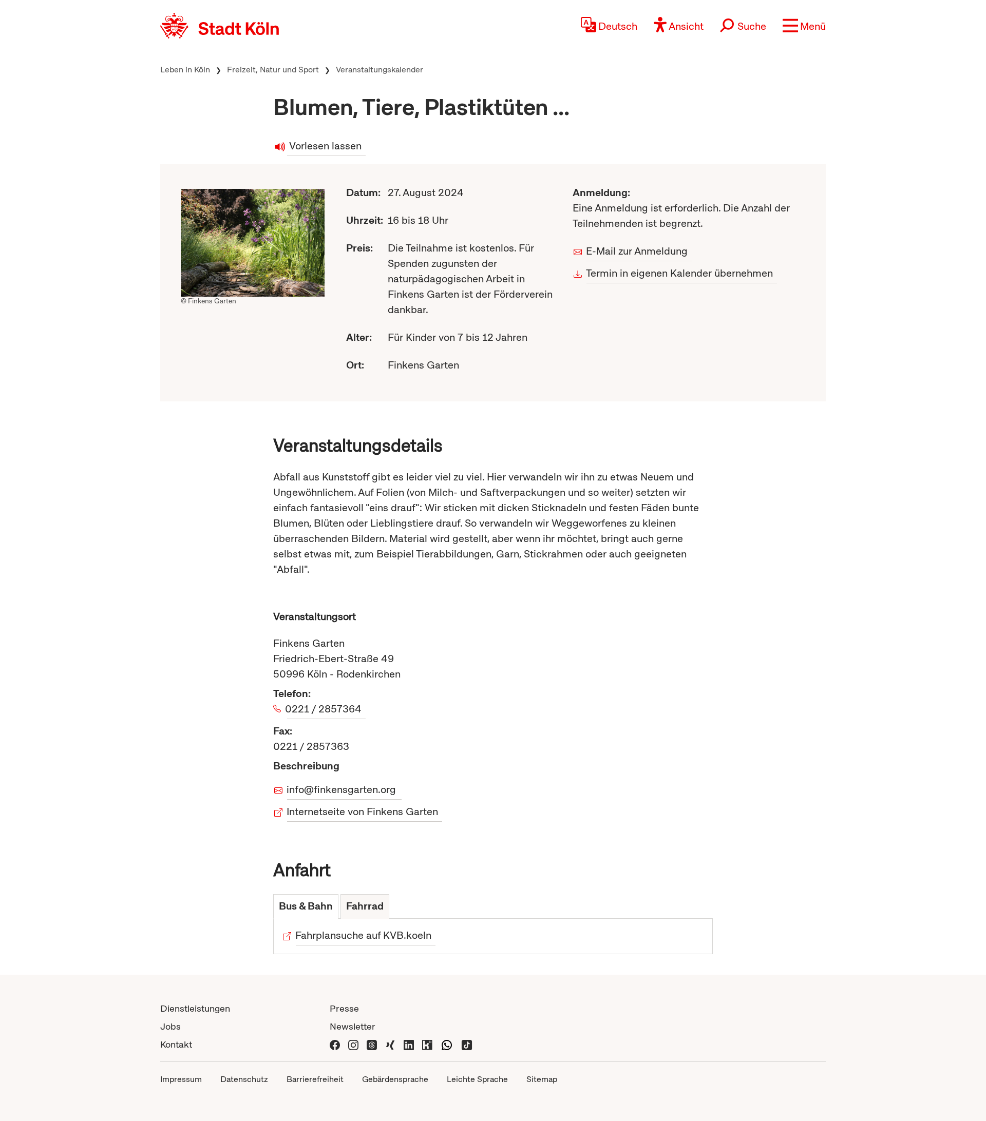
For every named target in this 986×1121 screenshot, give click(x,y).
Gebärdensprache (395, 1079)
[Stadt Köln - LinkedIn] (409, 1044)
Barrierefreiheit (315, 1079)
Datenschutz (244, 1079)
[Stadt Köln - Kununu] (427, 1044)
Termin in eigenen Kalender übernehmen (679, 273)
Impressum (181, 1079)
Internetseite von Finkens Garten (362, 811)
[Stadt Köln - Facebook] (335, 1044)
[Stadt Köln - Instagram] (353, 1044)
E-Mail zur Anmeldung (637, 251)
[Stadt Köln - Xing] (390, 1044)
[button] (804, 25)
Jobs (170, 1026)
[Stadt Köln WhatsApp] (447, 1044)
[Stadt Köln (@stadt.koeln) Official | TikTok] (466, 1044)
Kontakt (176, 1044)
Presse (344, 1008)
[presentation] (305, 906)
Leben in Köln (185, 69)
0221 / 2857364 (324, 709)
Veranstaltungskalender (379, 69)
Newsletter (352, 1026)
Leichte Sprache (477, 1079)
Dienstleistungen (195, 1008)
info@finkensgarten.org (341, 789)
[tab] (305, 906)
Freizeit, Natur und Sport (273, 69)
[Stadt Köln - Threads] (372, 1044)
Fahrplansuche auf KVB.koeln (363, 935)
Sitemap (541, 1079)
